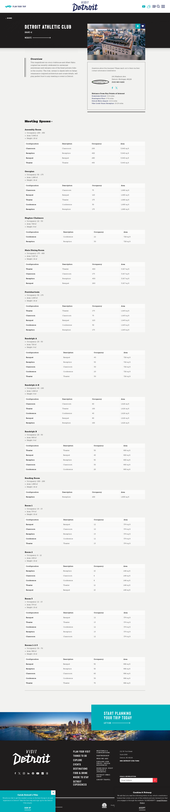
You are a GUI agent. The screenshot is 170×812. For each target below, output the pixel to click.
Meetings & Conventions (103, 752)
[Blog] (154, 6)
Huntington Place (98, 98)
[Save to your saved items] (142, 26)
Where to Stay (81, 777)
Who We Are (102, 758)
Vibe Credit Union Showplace (103, 103)
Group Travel (103, 780)
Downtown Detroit (99, 96)
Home (9, 18)
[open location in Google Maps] (100, 82)
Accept (142, 808)
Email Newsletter (128, 776)
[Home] (85, 6)
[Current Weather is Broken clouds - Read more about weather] (149, 6)
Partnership (103, 756)
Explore (77, 760)
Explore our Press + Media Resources (103, 763)
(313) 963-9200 (118, 82)
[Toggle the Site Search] (158, 6)
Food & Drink (80, 773)
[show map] (137, 26)
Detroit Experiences (80, 783)
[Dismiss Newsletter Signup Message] (53, 792)
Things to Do (80, 755)
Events (77, 764)
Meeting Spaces (38, 121)
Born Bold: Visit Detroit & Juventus (105, 770)
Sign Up (27, 808)
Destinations (80, 768)
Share (27, 32)
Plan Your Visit (81, 751)
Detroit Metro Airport (100, 101)
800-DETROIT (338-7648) (129, 761)
